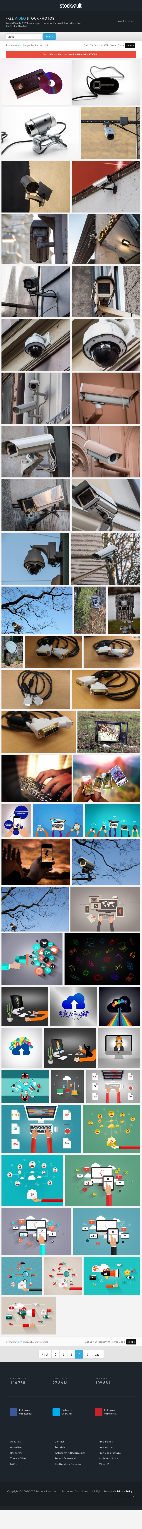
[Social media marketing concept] (32, 959)
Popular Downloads (66, 1458)
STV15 (130, 45)
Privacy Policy (124, 1491)
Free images (106, 1441)
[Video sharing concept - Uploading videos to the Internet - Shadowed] (36, 1231)
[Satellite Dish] (12, 652)
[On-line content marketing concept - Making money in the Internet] (21, 1276)
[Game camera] (90, 610)
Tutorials (60, 1447)
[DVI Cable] (53, 652)
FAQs (13, 1464)
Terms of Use (18, 1458)
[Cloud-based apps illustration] (21, 1048)
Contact (59, 1441)
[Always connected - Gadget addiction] (58, 820)
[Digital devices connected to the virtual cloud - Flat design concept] (67, 1086)
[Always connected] (112, 820)
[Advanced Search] (131, 5)
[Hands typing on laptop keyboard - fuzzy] (36, 778)
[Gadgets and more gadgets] (102, 959)
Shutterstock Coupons (68, 1464)
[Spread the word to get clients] (32, 1180)
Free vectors (106, 1447)
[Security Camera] (36, 610)
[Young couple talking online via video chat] (70, 1048)
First (45, 1354)
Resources (16, 1452)
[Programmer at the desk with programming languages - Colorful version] (41, 1129)
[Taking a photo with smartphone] (35, 862)
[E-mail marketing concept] (111, 1129)
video (19, 45)
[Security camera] (110, 133)
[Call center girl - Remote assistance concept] (119, 1048)
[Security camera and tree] (106, 862)
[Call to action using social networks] (16, 820)
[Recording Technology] (35, 82)
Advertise (16, 1447)
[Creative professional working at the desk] (24, 1006)
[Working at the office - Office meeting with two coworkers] (25, 1086)
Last (97, 1354)
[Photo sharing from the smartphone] (106, 778)
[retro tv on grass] (108, 732)
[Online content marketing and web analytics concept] (112, 1276)
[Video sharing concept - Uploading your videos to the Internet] (106, 1231)
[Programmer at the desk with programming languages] (113, 1086)
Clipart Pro (105, 1464)
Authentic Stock (108, 1458)
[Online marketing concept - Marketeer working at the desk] (105, 909)
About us (15, 1441)
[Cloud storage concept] (119, 1006)
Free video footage (110, 1452)
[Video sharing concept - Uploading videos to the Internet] (102, 1180)
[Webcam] (106, 82)
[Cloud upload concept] (73, 1006)
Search (121, 21)
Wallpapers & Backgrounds (70, 1452)
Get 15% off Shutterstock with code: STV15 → (71, 54)
